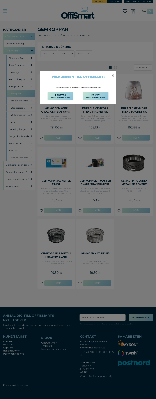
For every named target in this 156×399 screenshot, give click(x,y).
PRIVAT (95, 96)
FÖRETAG (60, 96)
